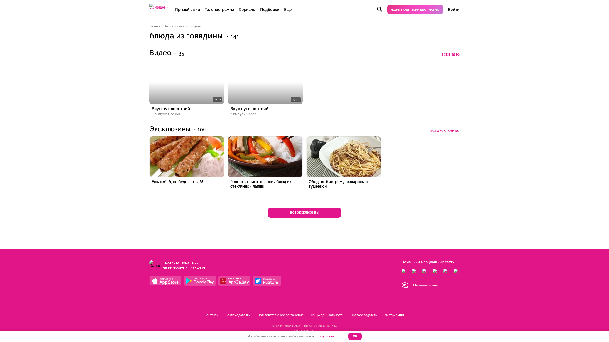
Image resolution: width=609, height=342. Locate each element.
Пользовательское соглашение (281, 315)
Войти (454, 9)
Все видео (451, 54)
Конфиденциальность (327, 315)
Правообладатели (364, 315)
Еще (288, 9)
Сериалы (247, 9)
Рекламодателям (238, 315)
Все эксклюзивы (445, 131)
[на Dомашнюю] (158, 7)
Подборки (269, 9)
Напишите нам (425, 285)
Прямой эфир (187, 9)
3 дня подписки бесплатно (415, 9)
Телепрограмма (219, 9)
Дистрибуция (394, 315)
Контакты (211, 315)
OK (355, 336)
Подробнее (326, 336)
